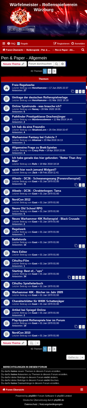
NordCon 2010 (21, 332)
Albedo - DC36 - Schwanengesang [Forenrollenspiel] (46, 178)
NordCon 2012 (21, 199)
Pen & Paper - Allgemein (24, 58)
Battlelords (19, 239)
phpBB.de (59, 400)
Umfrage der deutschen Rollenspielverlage (40, 97)
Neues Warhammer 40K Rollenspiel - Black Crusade (45, 218)
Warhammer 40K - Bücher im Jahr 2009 (37, 292)
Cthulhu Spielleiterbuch (27, 283)
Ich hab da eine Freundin (28, 126)
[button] (54, 71)
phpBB (32, 396)
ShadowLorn (39, 129)
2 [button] (49, 71)
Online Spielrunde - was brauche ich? (36, 106)
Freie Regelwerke (23, 85)
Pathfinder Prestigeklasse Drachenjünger (38, 116)
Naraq (35, 109)
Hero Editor (19, 251)
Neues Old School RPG (27, 208)
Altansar (36, 140)
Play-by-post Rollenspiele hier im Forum (38, 320)
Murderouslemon (41, 119)
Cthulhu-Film (20, 260)
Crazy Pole (38, 150)
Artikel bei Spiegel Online (29, 310)
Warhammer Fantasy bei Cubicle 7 (34, 137)
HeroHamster (39, 88)
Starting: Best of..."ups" (27, 271)
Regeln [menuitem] (24, 43)
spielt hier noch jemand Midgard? (34, 169)
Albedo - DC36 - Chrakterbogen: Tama (36, 190)
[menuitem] (11, 43)
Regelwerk (19, 229)
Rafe (34, 164)
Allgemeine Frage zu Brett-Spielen (34, 147)
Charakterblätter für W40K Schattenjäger (38, 301)
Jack (34, 172)
